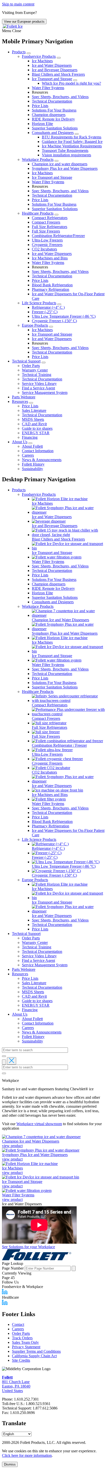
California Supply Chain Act (34, 1356)
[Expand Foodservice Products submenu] (59, 58)
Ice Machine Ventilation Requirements (72, 146)
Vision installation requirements (66, 155)
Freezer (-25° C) (44, 312)
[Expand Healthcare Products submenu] (56, 214)
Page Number (13, 1268)
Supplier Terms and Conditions (36, 1351)
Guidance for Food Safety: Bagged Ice (72, 141)
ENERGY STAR (36, 433)
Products (19, 52)
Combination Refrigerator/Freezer (58, 236)
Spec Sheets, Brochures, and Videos (60, 97)
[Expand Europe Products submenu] (51, 326)
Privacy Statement (26, 1347)
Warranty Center (35, 370)
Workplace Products (38, 159)
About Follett (32, 446)
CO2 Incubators (44, 249)
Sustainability (32, 469)
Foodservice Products (39, 56)
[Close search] (11, 1061)
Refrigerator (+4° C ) (48, 307)
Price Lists (40, 106)
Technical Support (26, 361)
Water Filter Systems (48, 88)
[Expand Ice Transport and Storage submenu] (75, 80)
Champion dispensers (48, 115)
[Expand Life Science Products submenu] (59, 304)
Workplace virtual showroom (39, 1124)
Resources (20, 401)
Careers (28, 455)
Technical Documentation (52, 101)
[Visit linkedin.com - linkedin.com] (4, 1303)
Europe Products (35, 325)
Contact (18, 1324)
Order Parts (31, 366)
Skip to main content (18, 4)
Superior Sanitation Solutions (55, 128)
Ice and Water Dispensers (52, 65)
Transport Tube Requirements (65, 150)
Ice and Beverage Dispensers (54, 70)
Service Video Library (39, 383)
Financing (30, 437)
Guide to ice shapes (37, 428)
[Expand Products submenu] (29, 53)
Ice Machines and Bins (50, 258)
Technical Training (36, 374)
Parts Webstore (23, 397)
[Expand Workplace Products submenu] (56, 161)
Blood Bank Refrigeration (52, 285)
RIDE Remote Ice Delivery (53, 119)
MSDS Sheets (33, 419)
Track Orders (22, 1338)
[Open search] (4, 1062)
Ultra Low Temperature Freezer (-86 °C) (64, 316)
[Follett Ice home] (53, 1255)
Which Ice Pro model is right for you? (71, 83)
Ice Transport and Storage (52, 79)
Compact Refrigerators (49, 218)
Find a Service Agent (38, 388)
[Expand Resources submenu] (31, 403)
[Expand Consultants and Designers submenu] (77, 134)
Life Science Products (39, 303)
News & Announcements (41, 460)
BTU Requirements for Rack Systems (71, 137)
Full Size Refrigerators (49, 227)
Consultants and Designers (53, 132)
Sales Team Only (25, 1342)
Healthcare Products (38, 213)
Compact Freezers (46, 222)
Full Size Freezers (46, 231)
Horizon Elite (42, 124)
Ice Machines (42, 61)
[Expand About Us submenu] (30, 443)
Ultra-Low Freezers (47, 240)
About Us (19, 442)
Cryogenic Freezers (47, 245)
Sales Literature (34, 410)
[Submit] (4, 1056)
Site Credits (21, 1360)
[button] (53, 31)
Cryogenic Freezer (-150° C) (54, 321)
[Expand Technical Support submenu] (44, 362)
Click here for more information (27, 1455)
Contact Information (38, 451)
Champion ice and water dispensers (59, 164)
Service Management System (44, 392)
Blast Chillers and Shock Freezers (58, 74)
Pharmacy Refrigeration (50, 289)
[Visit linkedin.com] (4, 1293)
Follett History (33, 464)
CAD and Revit (34, 424)
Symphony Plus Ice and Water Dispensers (65, 168)
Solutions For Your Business (54, 110)
